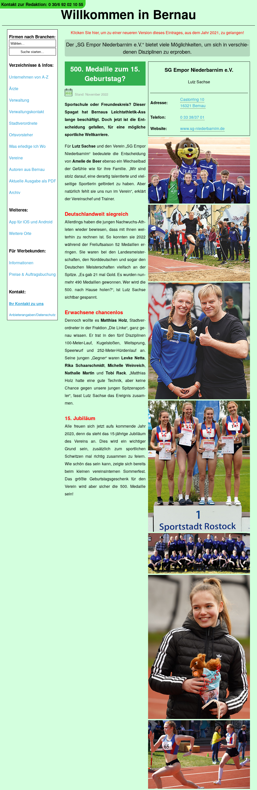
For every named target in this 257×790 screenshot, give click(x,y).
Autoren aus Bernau (27, 169)
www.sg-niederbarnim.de (202, 128)
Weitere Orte (20, 233)
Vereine (16, 158)
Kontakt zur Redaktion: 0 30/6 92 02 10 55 (42, 4)
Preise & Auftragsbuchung (32, 274)
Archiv (14, 192)
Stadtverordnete (23, 123)
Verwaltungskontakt (26, 111)
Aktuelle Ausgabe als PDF (32, 181)
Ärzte (13, 88)
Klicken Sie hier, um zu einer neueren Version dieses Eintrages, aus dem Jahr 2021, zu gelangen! (157, 32)
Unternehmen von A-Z (28, 77)
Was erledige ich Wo (27, 146)
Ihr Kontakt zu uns (26, 303)
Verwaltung (19, 100)
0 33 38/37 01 (192, 117)
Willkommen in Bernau (128, 14)
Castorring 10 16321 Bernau (193, 102)
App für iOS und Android (30, 222)
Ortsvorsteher (21, 135)
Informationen (21, 263)
